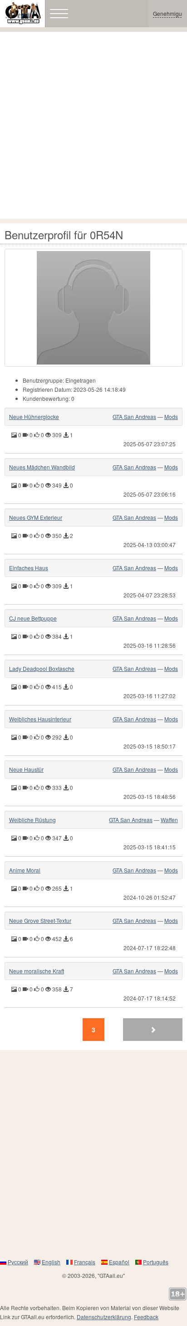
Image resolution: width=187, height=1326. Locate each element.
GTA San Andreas (134, 416)
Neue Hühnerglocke (34, 416)
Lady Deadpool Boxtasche (41, 668)
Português (155, 1262)
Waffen (169, 819)
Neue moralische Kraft (36, 971)
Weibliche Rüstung (32, 819)
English (51, 1262)
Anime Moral (24, 870)
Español (119, 1262)
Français (84, 1262)
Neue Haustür (26, 769)
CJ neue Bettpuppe (33, 618)
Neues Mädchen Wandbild (42, 467)
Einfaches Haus (28, 568)
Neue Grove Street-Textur (40, 920)
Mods (171, 416)
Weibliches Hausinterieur (40, 719)
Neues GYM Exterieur (35, 517)
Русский (18, 1262)
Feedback (146, 1317)
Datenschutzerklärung (104, 1317)
